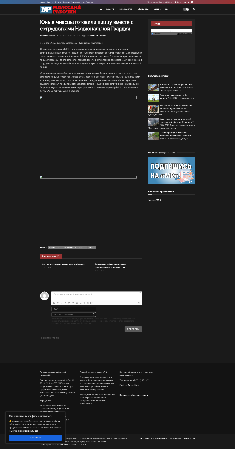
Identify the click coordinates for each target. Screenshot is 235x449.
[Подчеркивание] (62, 303)
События (102, 35)
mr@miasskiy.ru (132, 385)
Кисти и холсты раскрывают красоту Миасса (63, 264)
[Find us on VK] (185, 2)
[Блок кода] (81, 303)
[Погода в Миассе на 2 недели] (184, 34)
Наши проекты (126, 9)
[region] (35, 428)
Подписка (90, 2)
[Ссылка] (84, 303)
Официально (143, 9)
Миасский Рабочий (47, 35)
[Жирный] (54, 303)
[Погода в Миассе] (171, 30)
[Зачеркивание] (65, 303)
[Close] (62, 414)
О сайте (58, 2)
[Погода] (155, 33)
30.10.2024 (47, 268)
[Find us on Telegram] (192, 2)
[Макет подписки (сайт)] (171, 170)
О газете (50, 2)
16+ (166, 9)
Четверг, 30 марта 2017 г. (70, 35)
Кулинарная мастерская (75, 247)
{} (88, 303)
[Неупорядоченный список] (73, 303)
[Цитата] (77, 303)
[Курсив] (58, 303)
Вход (178, 2)
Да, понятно (35, 438)
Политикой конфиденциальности (24, 431)
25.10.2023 (100, 270)
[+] (91, 303)
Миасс (42, 2)
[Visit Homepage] (60, 9)
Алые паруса (55, 247)
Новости (110, 9)
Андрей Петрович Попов (66, 445)
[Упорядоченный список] (69, 303)
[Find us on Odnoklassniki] (188, 2)
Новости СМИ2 (154, 200)
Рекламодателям (78, 2)
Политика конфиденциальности (134, 395)
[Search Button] (194, 9)
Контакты (66, 2)
